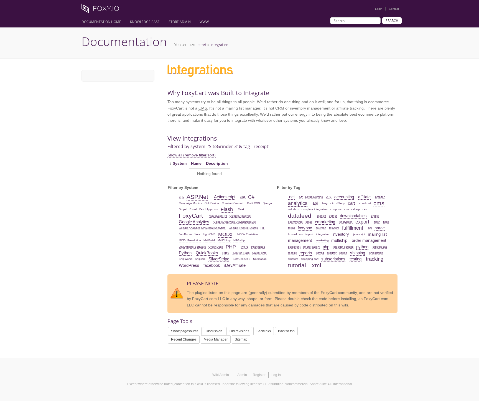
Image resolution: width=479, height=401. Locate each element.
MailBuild (209, 240)
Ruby (225, 252)
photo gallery (311, 246)
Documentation (124, 41)
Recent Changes (184, 339)
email (308, 221)
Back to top (286, 331)
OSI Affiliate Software (192, 246)
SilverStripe (218, 259)
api (315, 203)
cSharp (340, 203)
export (362, 222)
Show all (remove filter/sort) (191, 155)
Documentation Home (101, 21)
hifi (370, 227)
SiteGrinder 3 (241, 258)
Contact (394, 8)
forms (291, 227)
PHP (231, 247)
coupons (336, 209)
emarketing (325, 221)
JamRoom (185, 234)
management (300, 240)
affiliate (364, 196)
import (309, 234)
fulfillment (352, 228)
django (321, 215)
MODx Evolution (247, 234)
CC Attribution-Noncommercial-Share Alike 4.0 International (307, 384)
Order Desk (215, 246)
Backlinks (263, 331)
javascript (359, 234)
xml (316, 265)
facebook (211, 265)
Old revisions (239, 331)
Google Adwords (240, 215)
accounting (344, 196)
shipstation (376, 252)
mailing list (377, 234)
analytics (297, 203)
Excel (193, 209)
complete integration (315, 209)
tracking (374, 259)
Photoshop (258, 246)
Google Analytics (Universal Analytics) (202, 227)
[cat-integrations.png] (200, 71)
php (326, 246)
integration (219, 44)
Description (217, 163)
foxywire (334, 227)
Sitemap (241, 339)
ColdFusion (212, 203)
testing (355, 259)
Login (378, 8)
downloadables (353, 215)
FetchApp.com (208, 209)
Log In (276, 375)
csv (365, 209)
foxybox (305, 227)
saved (320, 252)
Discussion (214, 331)
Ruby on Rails (240, 252)
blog (325, 203)
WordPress (189, 265)
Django (267, 203)
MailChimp (224, 240)
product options (343, 246)
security (332, 252)
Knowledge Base (145, 21)
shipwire (293, 258)
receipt (292, 252)
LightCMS (209, 234)
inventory (340, 234)
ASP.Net (197, 197)
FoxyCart (191, 215)
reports (305, 252)
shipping (357, 252)
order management (369, 240)
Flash (227, 209)
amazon (380, 196)
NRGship (239, 240)
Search (392, 20)
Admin (242, 375)
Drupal (183, 209)
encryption (346, 221)
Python (185, 252)
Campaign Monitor (190, 203)
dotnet (333, 215)
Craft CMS (253, 203)
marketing (322, 240)
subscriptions (333, 259)
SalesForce (259, 252)
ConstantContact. (233, 203)
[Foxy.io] (102, 10)
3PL (181, 196)
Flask (241, 209)
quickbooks (380, 246)
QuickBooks (207, 252)
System (180, 163)
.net (291, 196)
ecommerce (295, 221)
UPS (329, 196)
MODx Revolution (190, 240)
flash (377, 221)
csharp (355, 209)
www (204, 21)
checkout (365, 203)
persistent (294, 246)
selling (343, 252)
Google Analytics (194, 221)
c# (331, 203)
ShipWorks (185, 258)
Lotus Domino (314, 196)
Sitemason (260, 258)
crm (346, 209)
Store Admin (180, 21)
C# (251, 197)
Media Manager (216, 339)
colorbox (293, 209)
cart (351, 203)
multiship (339, 240)
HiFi (263, 227)
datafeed (299, 215)
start (202, 44)
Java (197, 234)
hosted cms (295, 234)
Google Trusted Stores (243, 227)
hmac (379, 227)
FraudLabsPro (218, 215)
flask (386, 221)
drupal (375, 215)
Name (196, 163)
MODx (225, 234)
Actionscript (224, 196)
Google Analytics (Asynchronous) (234, 221)
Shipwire (200, 258)
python (362, 246)
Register (259, 375)
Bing (243, 196)
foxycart (321, 227)
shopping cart (310, 258)
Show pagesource (184, 331)
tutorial (297, 265)
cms (378, 203)
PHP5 (244, 246)
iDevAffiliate (235, 265)
